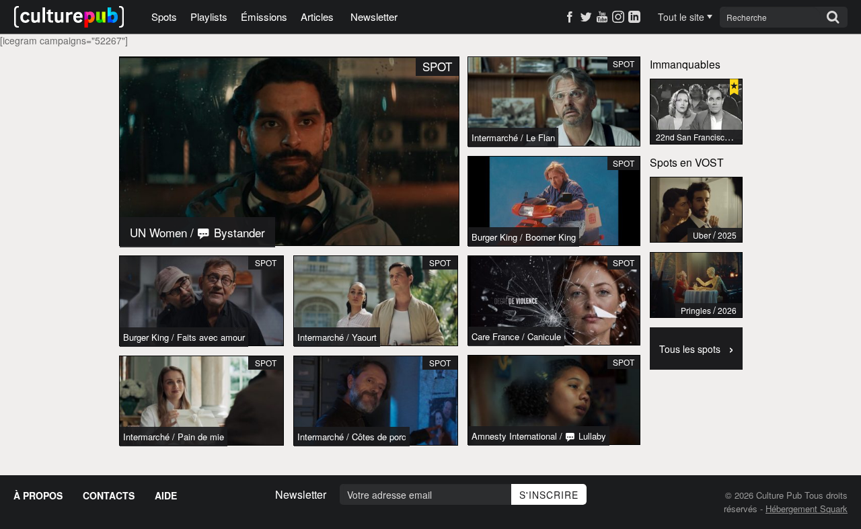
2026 (727, 310)
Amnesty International (514, 436)
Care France (495, 336)
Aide (166, 495)
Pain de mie (201, 436)
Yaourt (364, 337)
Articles (317, 16)
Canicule (544, 336)
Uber (702, 235)
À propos (38, 495)
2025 (727, 235)
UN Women (158, 232)
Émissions (264, 16)
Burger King (146, 337)
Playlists (208, 16)
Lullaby (591, 436)
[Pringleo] (696, 285)
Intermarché (320, 337)
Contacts (109, 495)
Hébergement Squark (806, 508)
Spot (265, 262)
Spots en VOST (687, 162)
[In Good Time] (696, 209)
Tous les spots (696, 347)
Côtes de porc (379, 436)
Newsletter (374, 16)
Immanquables (685, 63)
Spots (164, 16)
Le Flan (540, 137)
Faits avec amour (211, 337)
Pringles (696, 310)
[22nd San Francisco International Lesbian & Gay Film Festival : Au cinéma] (696, 111)
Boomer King (550, 237)
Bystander (238, 232)
